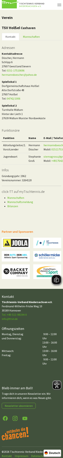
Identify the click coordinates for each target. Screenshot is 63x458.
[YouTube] (25, 418)
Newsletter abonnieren (19, 406)
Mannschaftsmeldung (20, 202)
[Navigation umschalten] (59, 5)
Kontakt (10, 36)
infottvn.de (10, 319)
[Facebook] (5, 418)
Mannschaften (31, 36)
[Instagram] (15, 418)
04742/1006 (13, 98)
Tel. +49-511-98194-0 (14, 314)
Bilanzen (12, 206)
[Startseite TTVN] (24, 5)
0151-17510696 (15, 70)
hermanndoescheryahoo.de (19, 74)
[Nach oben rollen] (57, 441)
